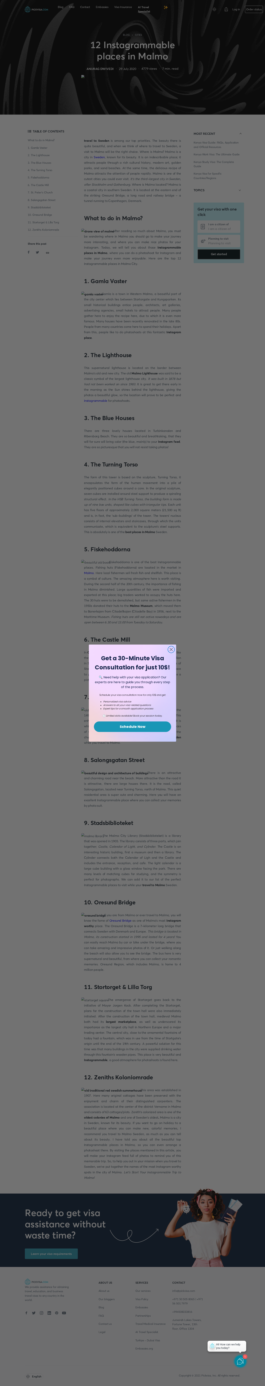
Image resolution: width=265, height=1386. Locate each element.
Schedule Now (132, 726)
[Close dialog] (171, 649)
